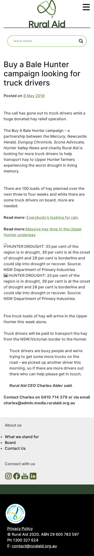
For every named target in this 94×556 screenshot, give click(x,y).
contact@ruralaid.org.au (34, 545)
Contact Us (15, 448)
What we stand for (22, 436)
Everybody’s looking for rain (53, 217)
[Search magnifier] (81, 41)
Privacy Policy (20, 528)
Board (10, 442)
